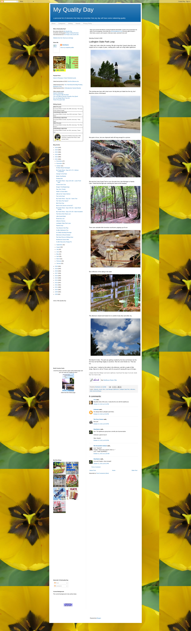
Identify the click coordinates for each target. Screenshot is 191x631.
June (57, 252)
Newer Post (93, 470)
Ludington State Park (124, 389)
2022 (56, 156)
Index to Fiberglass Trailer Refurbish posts (64, 78)
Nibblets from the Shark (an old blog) (63, 38)
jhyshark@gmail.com (116, 31)
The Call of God (60, 196)
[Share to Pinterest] (121, 387)
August (58, 247)
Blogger (99, 618)
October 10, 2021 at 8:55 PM (101, 440)
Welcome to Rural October (63, 235)
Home (53, 23)
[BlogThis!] (115, 387)
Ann (95, 399)
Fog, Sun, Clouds (61, 189)
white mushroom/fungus (95, 391)
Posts (57, 583)
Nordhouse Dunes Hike (110, 380)
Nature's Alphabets (58, 93)
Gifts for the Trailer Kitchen (63, 194)
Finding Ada (59, 178)
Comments (59, 586)
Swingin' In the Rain (61, 174)
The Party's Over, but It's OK (71, 34)
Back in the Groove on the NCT (64, 205)
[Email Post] (109, 387)
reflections (132, 389)
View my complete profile (67, 47)
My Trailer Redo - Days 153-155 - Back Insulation (69, 211)
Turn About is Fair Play (62, 228)
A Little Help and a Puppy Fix (64, 242)
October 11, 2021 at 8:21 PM (101, 463)
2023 (56, 154)
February (59, 261)
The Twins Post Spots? (62, 201)
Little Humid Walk (61, 216)
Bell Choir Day (60, 203)
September (59, 244)
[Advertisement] (59, 334)
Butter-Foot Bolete (61, 176)
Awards (78, 23)
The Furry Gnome (98, 419)
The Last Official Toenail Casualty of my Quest (65, 96)
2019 (56, 268)
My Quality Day (73, 9)
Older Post (134, 470)
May (57, 254)
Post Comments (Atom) (102, 473)
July (57, 249)
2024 (56, 152)
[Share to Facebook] (119, 387)
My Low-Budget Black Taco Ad (61, 98)
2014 (56, 280)
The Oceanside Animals (100, 445)
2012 (56, 285)
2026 (56, 147)
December (59, 161)
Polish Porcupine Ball (59, 100)
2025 (56, 150)
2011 (56, 287)
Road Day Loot (60, 218)
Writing (70, 23)
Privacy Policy (87, 23)
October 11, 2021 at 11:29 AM (101, 453)
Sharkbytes (97, 429)
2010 (56, 289)
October (58, 166)
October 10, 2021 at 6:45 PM (101, 424)
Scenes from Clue (61, 184)
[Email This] (113, 387)
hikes (104, 389)
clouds (100, 389)
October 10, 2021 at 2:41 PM (101, 404)
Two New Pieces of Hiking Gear (64, 237)
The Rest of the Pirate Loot (63, 214)
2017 (56, 273)
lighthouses (116, 389)
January (58, 263)
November (59, 163)
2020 (56, 266)
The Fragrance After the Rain (61, 94)
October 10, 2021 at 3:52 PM (101, 414)
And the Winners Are (73, 81)
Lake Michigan (109, 389)
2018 (56, 271)
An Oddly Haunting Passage (64, 232)
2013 (56, 282)
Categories (61, 23)
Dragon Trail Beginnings (62, 187)
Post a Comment (96, 467)
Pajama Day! (59, 225)
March (58, 258)
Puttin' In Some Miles (61, 191)
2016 (56, 275)
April (57, 256)
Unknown (96, 409)
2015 (56, 278)
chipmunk (96, 389)
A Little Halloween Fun (62, 230)
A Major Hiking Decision (72, 33)
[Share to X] (117, 387)
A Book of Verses (60, 221)
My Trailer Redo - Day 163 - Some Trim (66, 198)
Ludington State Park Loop (63, 223)
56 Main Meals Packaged (63, 168)
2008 (56, 294)
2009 (56, 292)
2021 (56, 159)
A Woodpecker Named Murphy (72, 88)
